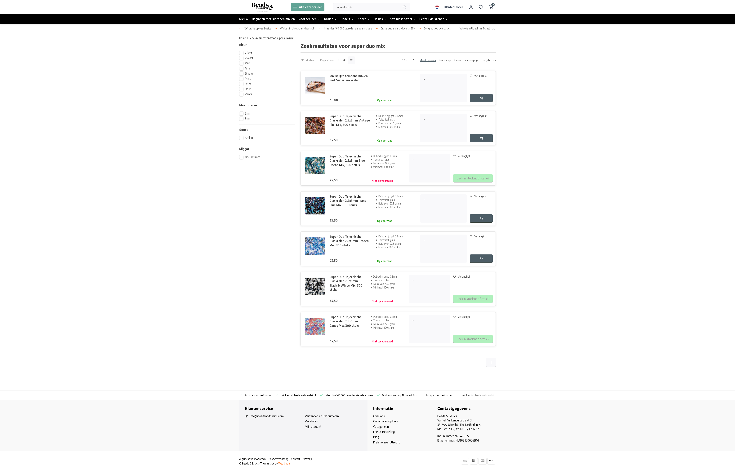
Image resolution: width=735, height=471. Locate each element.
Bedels (345, 19)
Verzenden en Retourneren (322, 416)
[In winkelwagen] (481, 98)
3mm (248, 113)
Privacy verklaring (278, 458)
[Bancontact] (483, 461)
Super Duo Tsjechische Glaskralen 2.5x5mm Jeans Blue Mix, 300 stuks (347, 201)
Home (242, 38)
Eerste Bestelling (384, 432)
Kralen (328, 19)
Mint (248, 79)
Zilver (248, 53)
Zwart (249, 58)
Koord (362, 19)
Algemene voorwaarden (252, 458)
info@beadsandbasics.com (267, 416)
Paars (248, 94)
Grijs (248, 68)
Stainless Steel (401, 19)
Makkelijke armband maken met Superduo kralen (348, 78)
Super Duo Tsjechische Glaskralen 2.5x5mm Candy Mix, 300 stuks (345, 321)
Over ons (379, 416)
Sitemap (307, 458)
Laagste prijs (471, 60)
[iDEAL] (474, 461)
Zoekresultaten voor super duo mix (271, 38)
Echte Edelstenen (431, 19)
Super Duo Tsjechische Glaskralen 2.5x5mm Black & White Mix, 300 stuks (346, 283)
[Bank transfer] (465, 461)
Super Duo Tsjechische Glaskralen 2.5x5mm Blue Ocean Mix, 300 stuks (347, 160)
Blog (376, 437)
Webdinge (284, 463)
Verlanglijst (480, 75)
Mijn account (313, 427)
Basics (378, 19)
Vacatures (311, 421)
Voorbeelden (308, 19)
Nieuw (243, 19)
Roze (248, 84)
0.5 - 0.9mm (252, 157)
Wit (247, 63)
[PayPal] (491, 461)
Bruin (248, 89)
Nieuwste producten (450, 60)
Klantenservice (453, 7)
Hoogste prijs (488, 60)
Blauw (249, 73)
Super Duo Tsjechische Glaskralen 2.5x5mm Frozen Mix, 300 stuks (349, 241)
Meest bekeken (428, 60)
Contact (295, 458)
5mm (248, 119)
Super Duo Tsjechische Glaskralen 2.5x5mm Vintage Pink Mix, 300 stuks (349, 120)
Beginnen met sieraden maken (273, 19)
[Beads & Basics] (262, 7)
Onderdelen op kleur (385, 421)
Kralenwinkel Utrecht (386, 442)
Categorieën (381, 427)
